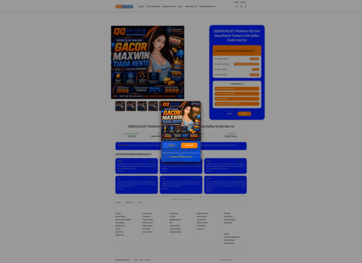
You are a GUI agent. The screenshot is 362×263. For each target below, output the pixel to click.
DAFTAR (189, 145)
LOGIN (171, 145)
